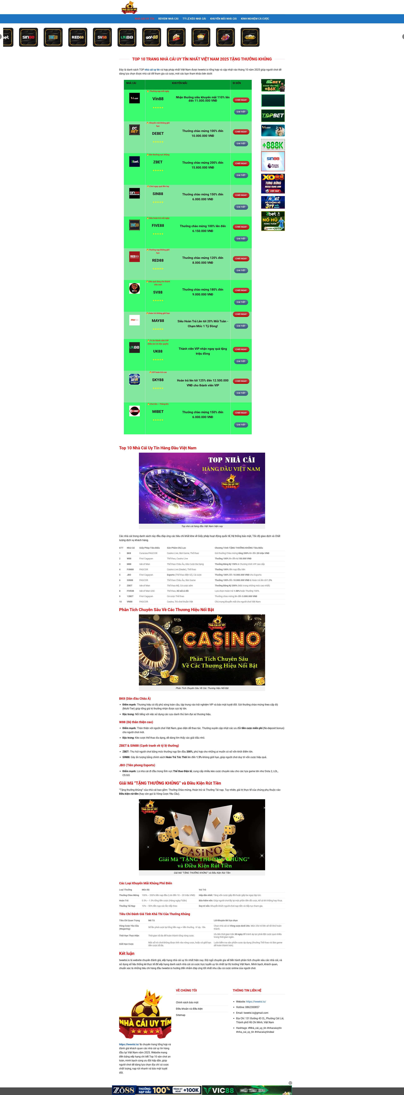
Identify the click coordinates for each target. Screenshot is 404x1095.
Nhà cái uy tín (144, 18)
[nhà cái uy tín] (135, 7)
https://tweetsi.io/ (129, 1044)
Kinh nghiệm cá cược (255, 18)
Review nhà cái (168, 18)
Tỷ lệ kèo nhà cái (194, 18)
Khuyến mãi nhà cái (223, 18)
